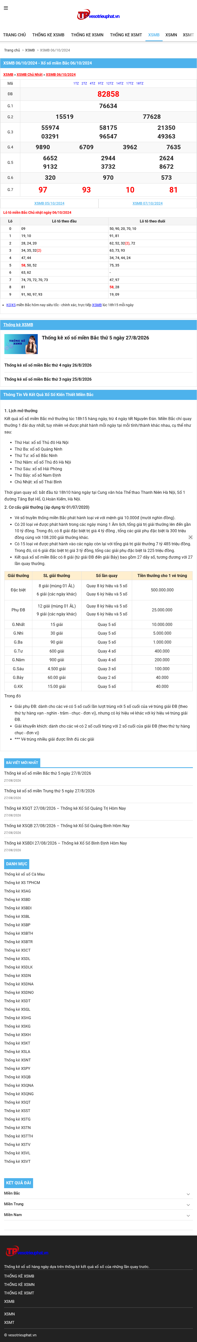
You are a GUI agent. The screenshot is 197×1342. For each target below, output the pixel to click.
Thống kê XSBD (17, 899)
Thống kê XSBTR (18, 942)
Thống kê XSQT (17, 1102)
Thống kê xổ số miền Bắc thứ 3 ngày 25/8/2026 (48, 379)
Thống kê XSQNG (19, 1094)
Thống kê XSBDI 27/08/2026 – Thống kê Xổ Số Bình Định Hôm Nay (65, 843)
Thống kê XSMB (48, 35)
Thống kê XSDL (17, 958)
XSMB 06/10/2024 (61, 74)
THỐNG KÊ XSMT (19, 1293)
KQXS (11, 305)
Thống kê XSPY (17, 1068)
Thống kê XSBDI (18, 908)
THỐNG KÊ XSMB (19, 1276)
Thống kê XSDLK (18, 967)
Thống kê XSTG (17, 1119)
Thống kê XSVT (17, 1161)
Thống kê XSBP (17, 925)
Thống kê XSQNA (19, 1085)
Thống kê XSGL (17, 1009)
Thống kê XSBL (17, 916)
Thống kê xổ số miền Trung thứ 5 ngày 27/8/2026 (49, 791)
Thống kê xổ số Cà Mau (24, 874)
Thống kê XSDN (17, 975)
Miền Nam (13, 1214)
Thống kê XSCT (17, 950)
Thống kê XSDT (17, 1001)
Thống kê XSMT (126, 35)
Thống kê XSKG (17, 1026)
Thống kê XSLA (17, 1051)
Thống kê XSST (17, 1111)
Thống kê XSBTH (18, 933)
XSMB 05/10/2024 (49, 203)
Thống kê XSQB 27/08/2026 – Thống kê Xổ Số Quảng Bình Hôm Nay (67, 825)
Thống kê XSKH (17, 1034)
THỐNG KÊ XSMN (19, 1284)
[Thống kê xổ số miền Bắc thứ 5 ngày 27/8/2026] (21, 344)
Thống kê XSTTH (18, 1136)
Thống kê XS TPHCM (22, 882)
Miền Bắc (12, 1193)
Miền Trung (14, 1204)
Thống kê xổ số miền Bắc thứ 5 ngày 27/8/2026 (95, 338)
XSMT (188, 35)
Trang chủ (14, 35)
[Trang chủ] (27, 1261)
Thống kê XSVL (17, 1153)
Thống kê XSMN (87, 35)
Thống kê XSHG (17, 1018)
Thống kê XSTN (17, 1127)
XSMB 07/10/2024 (148, 203)
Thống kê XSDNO (19, 992)
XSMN (171, 35)
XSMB (154, 35)
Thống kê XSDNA (19, 984)
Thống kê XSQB (17, 1077)
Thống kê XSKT (17, 1043)
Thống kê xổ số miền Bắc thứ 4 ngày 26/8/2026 (48, 365)
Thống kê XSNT (17, 1060)
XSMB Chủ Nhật (30, 74)
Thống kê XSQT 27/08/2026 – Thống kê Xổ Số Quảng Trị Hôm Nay (65, 808)
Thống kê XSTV (17, 1144)
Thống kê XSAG (17, 891)
